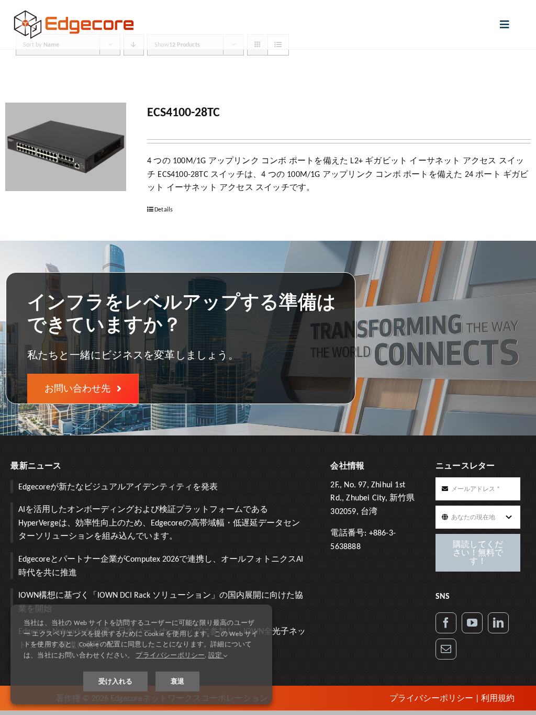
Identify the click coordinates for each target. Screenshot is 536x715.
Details (163, 209)
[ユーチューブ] (472, 622)
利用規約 (498, 698)
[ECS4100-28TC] (65, 147)
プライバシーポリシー (431, 698)
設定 (216, 655)
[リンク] (498, 622)
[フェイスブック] (446, 622)
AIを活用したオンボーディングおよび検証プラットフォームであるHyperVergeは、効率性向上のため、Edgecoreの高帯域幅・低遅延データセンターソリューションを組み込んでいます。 (159, 522)
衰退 (177, 681)
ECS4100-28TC (183, 111)
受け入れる (115, 681)
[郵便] (446, 649)
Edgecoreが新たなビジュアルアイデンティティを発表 (118, 486)
